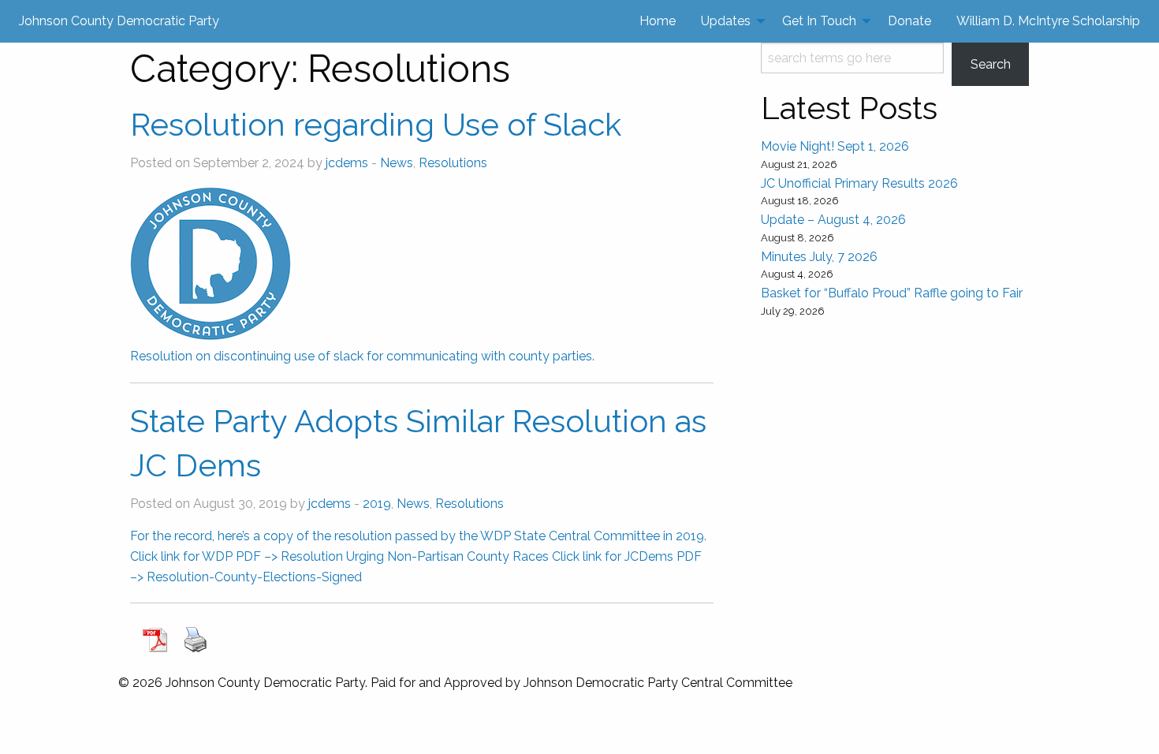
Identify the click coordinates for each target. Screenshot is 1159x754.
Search (991, 64)
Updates (726, 20)
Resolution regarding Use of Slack (375, 124)
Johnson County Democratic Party (119, 20)
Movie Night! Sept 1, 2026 (835, 146)
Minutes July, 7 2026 (819, 256)
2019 (377, 503)
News (396, 162)
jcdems (347, 162)
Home (657, 20)
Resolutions (453, 162)
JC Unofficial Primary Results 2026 (859, 183)
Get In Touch (819, 20)
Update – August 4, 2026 (833, 219)
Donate (909, 20)
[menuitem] (657, 21)
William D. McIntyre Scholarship (1048, 20)
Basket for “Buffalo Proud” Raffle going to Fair (892, 293)
